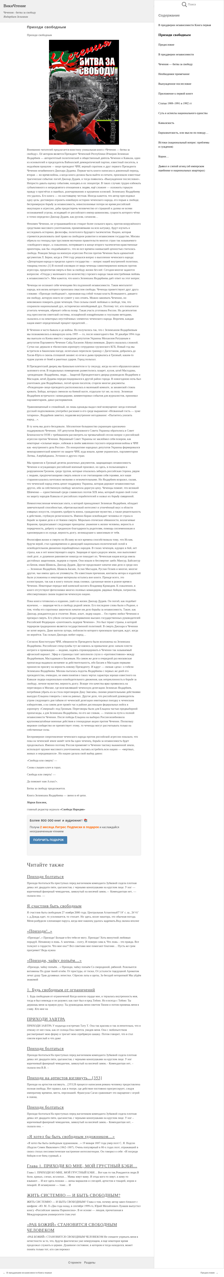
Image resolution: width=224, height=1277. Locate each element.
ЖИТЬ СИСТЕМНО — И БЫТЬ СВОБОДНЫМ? (73, 1195)
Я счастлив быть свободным (54, 906)
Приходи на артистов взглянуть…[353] (64, 1077)
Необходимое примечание (174, 74)
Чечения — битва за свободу (175, 64)
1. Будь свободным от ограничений (61, 989)
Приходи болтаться (45, 876)
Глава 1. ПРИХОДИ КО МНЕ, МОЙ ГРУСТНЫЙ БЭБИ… (82, 1166)
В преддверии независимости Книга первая (184, 25)
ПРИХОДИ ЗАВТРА (46, 1019)
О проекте (74, 1262)
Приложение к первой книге (175, 93)
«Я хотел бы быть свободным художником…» (71, 1136)
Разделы (89, 1262)
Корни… (163, 156)
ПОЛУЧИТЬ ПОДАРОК (48, 839)
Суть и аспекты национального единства (183, 113)
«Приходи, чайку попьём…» (54, 960)
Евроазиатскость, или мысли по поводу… (183, 132)
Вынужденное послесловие (174, 83)
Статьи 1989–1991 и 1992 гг (175, 103)
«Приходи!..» (39, 931)
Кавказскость (166, 123)
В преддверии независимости (176, 54)
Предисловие (166, 44)
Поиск (188, 4)
